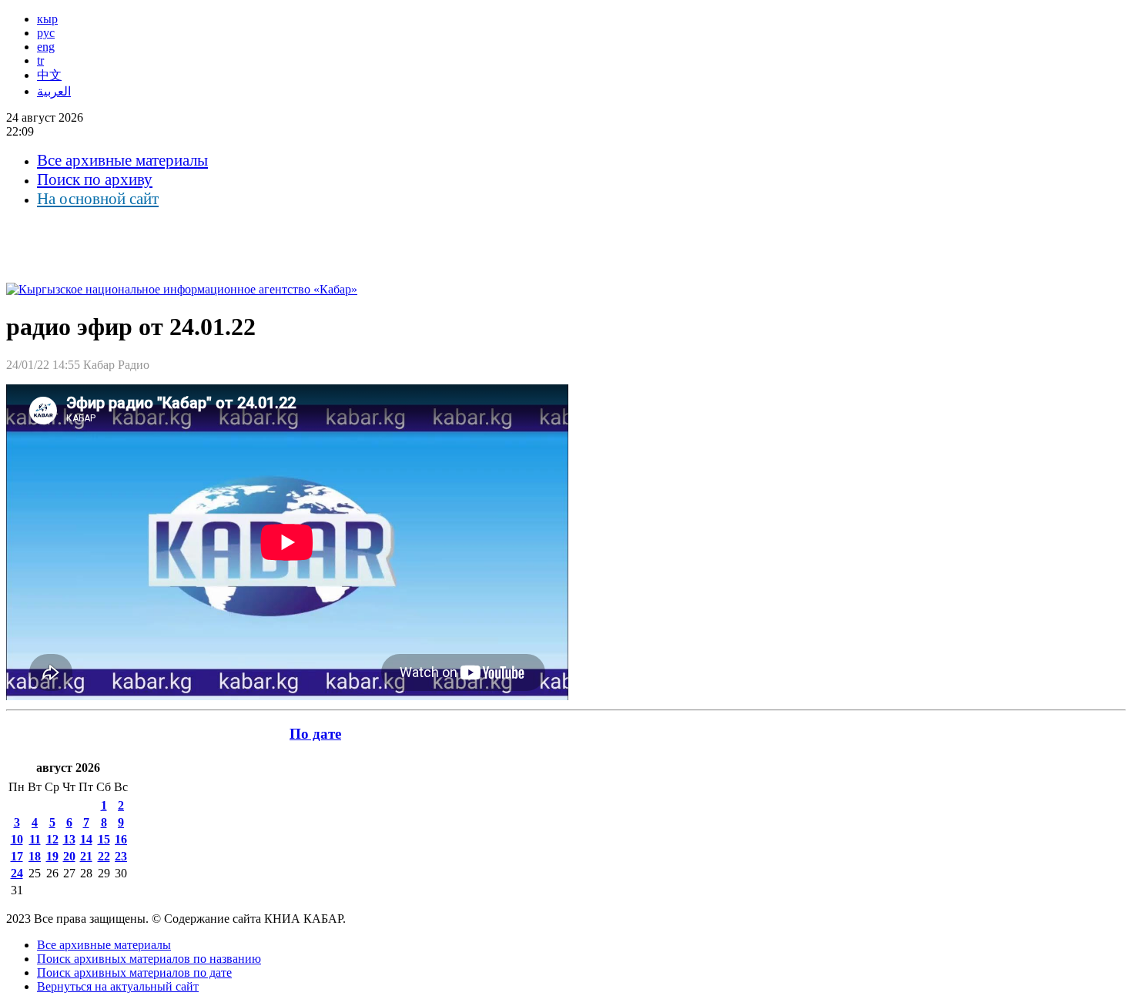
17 (17, 856)
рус (46, 32)
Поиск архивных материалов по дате (134, 972)
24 (17, 873)
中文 (49, 75)
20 (69, 856)
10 (17, 839)
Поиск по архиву (94, 179)
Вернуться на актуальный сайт (118, 986)
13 (69, 839)
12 (52, 839)
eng (46, 46)
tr (40, 60)
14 (86, 839)
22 (104, 856)
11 (35, 839)
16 (121, 839)
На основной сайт (98, 198)
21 (86, 856)
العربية (54, 91)
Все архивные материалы (122, 160)
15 (104, 839)
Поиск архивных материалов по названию (149, 958)
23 (121, 856)
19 (52, 856)
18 (34, 856)
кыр (47, 18)
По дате (315, 734)
